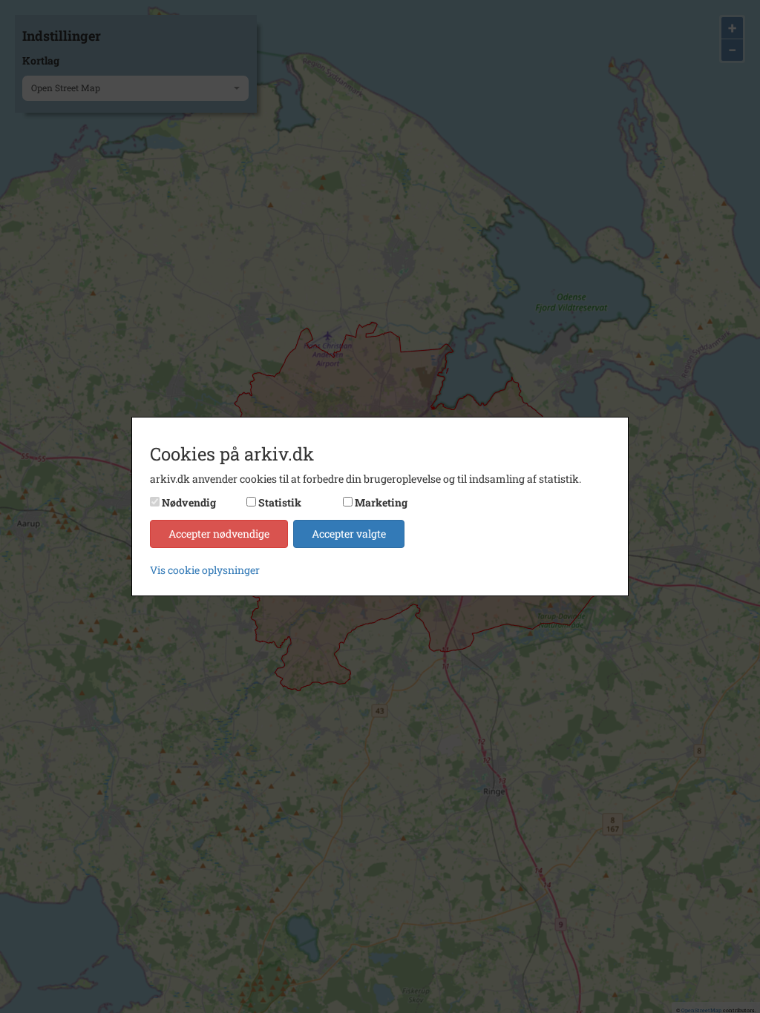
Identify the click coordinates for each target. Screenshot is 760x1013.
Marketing (381, 502)
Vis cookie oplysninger (205, 570)
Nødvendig (189, 502)
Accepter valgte (349, 534)
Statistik (279, 502)
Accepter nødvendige (218, 534)
